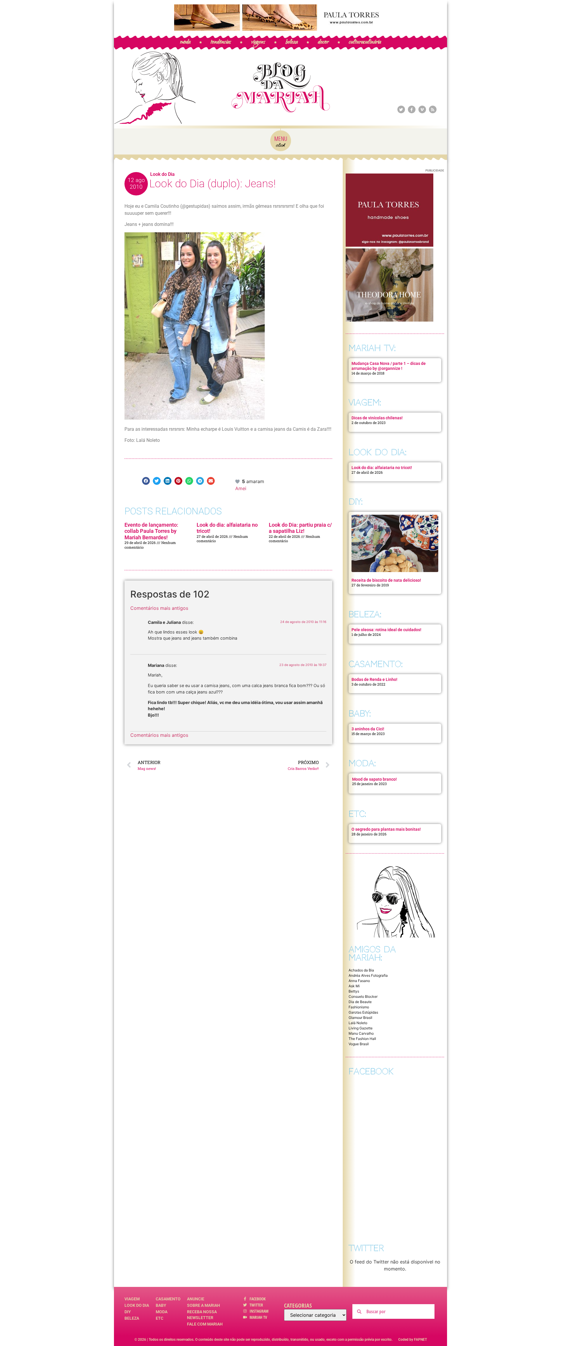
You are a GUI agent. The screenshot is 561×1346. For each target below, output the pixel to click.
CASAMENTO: (376, 664)
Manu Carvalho (361, 1033)
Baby (161, 1305)
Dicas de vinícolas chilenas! (377, 418)
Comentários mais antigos (159, 608)
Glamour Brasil (360, 1017)
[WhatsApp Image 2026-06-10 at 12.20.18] (389, 320)
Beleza (131, 1318)
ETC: (357, 814)
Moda (161, 1311)
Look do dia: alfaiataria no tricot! (382, 467)
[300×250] (389, 245)
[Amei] (237, 481)
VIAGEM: (365, 402)
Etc (159, 1318)
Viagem (132, 1299)
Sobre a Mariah (203, 1305)
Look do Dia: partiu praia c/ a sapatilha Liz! (300, 528)
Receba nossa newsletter (202, 1314)
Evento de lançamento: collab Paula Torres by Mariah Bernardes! (151, 531)
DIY (127, 1311)
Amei (240, 488)
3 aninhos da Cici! (368, 729)
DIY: (356, 502)
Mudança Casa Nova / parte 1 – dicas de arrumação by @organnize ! (389, 366)
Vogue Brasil (359, 1044)
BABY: (360, 713)
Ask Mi (354, 986)
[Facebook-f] (411, 109)
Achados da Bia (361, 970)
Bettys (354, 991)
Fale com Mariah (205, 1324)
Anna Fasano (359, 980)
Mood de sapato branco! (374, 779)
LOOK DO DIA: (377, 452)
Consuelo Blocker (363, 996)
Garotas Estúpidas (363, 1012)
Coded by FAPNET (412, 1340)
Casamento (168, 1299)
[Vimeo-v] (422, 109)
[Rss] (433, 109)
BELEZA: (365, 614)
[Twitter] (401, 109)
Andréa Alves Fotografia (368, 975)
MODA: (362, 763)
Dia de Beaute (360, 1002)
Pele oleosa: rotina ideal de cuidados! (386, 629)
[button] (146, 481)
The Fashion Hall (362, 1038)
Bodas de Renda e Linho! (374, 679)
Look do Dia (162, 174)
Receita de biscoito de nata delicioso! (386, 580)
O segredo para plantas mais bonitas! (386, 829)
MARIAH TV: (372, 348)
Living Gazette (361, 1028)
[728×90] (280, 29)
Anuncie (195, 1299)
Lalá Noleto (358, 1023)
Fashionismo (359, 1007)
